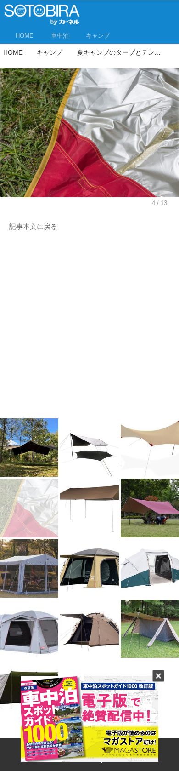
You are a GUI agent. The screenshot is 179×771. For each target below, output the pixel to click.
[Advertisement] (89, 327)
